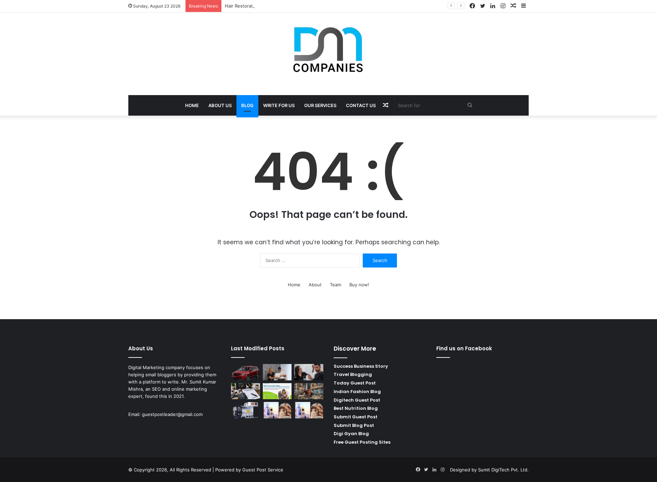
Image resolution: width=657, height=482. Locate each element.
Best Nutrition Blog (356, 408)
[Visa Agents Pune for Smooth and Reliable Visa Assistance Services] (245, 391)
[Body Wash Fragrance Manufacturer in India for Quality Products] (308, 410)
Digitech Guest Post (357, 400)
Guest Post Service (262, 469)
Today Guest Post (355, 383)
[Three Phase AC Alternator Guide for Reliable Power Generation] (245, 410)
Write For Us (279, 105)
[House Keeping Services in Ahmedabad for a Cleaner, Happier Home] (277, 391)
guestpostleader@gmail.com (172, 414)
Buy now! (359, 284)
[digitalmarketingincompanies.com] (328, 50)
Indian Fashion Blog (357, 391)
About (315, 284)
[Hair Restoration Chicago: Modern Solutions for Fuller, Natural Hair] (308, 372)
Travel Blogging (353, 374)
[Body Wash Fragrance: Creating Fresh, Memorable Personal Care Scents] (277, 410)
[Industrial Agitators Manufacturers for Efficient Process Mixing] (308, 391)
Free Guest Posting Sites (362, 442)
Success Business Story (361, 366)
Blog (247, 105)
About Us (220, 105)
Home (192, 105)
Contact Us (361, 105)
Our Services (320, 105)
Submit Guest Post (355, 417)
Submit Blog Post (354, 425)
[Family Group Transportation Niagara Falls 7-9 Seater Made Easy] (245, 372)
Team (335, 284)
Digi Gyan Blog (351, 433)
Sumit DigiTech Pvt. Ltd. (503, 469)
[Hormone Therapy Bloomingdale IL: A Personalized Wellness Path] (277, 372)
